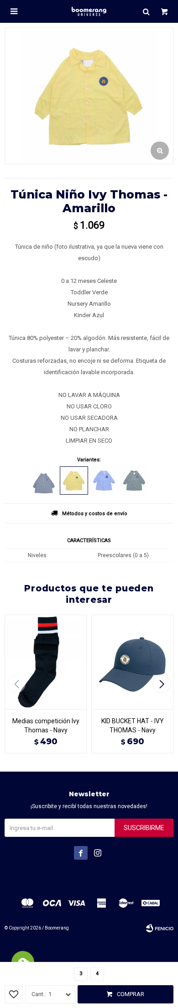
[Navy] (44, 480)
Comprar (130, 994)
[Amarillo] (74, 480)
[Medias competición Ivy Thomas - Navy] (46, 662)
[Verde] (134, 480)
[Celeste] (104, 480)
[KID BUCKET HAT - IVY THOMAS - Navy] (132, 662)
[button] (146, 11)
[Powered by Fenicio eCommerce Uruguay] (159, 928)
